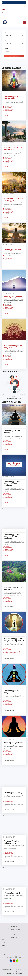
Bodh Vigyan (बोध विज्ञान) (13, 297)
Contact (4, 16)
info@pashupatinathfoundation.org (12, 651)
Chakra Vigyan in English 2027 (11, 98)
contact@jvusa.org (9, 109)
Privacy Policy (10, 973)
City (5, 40)
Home (3, 939)
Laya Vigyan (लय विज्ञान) (13, 249)
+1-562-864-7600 (8, 649)
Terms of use (19, 973)
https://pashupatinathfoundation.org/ (12, 652)
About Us (4, 942)
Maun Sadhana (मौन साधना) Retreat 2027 (14, 149)
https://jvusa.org (8, 704)
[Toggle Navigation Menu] (24, 22)
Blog (3, 9)
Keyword (6, 48)
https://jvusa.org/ (8, 110)
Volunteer (4, 12)
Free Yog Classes (5, 954)
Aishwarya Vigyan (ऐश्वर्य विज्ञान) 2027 (13, 347)
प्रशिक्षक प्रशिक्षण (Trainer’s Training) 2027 (13, 199)
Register (6, 115)
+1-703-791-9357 (8, 107)
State (5, 32)
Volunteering (4, 951)
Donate (4, 6)
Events (4, 2)
